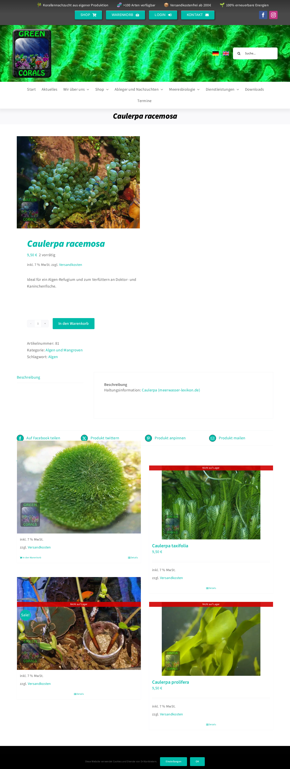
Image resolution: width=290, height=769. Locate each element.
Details (134, 557)
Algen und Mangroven (64, 350)
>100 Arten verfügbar (136, 5)
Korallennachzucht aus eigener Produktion (72, 5)
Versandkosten (70, 264)
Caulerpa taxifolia (170, 545)
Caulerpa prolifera (170, 682)
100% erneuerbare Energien (244, 5)
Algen (53, 357)
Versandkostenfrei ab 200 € (187, 5)
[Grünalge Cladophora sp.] (79, 487)
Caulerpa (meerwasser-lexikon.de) (171, 390)
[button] (88, 15)
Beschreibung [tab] (28, 377)
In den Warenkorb (73, 323)
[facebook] (263, 15)
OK (197, 761)
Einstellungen (173, 761)
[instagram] (273, 15)
